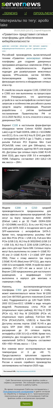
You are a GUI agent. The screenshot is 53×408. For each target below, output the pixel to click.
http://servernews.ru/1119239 (26, 371)
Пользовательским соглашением (18, 391)
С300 (18, 290)
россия (29, 48)
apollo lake (5, 46)
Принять (26, 404)
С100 (15, 125)
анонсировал (33, 58)
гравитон (44, 46)
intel (30, 46)
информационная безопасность (13, 48)
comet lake (14, 46)
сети (3, 51)
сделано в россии (39, 48)
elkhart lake (24, 46)
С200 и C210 (26, 208)
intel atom (36, 46)
